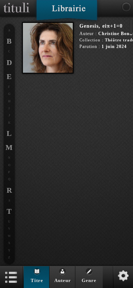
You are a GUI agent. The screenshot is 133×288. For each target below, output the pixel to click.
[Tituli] (17, 3)
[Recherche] (126, 7)
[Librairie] (66, 12)
